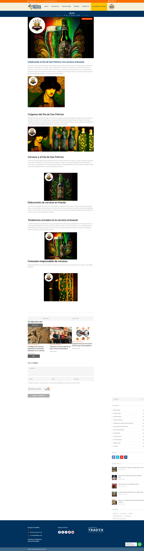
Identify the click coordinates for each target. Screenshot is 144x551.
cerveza (131, 513)
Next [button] (33, 356)
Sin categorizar (117, 439)
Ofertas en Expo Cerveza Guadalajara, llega (130, 467)
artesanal (115, 513)
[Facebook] (109, 1)
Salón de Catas (117, 436)
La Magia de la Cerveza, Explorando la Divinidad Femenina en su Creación (36, 348)
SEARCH (142, 399)
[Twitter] (111, 1)
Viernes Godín (117, 443)
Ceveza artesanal (87, 18)
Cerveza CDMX (117, 413)
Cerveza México (117, 416)
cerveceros (123, 513)
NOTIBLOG (39, 1)
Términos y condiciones (35, 539)
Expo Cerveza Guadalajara (120, 426)
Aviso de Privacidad (33, 541)
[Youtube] (113, 1)
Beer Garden (116, 410)
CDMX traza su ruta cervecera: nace (128, 484)
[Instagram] (115, 1)
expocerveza (128, 516)
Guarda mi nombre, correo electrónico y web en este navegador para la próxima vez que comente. (54, 383)
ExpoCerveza (116, 433)
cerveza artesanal (117, 516)
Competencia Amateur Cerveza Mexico (123, 423)
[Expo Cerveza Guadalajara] (34, 6)
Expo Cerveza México (33, 344)
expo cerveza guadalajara (119, 518)
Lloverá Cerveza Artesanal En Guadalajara (130, 492)
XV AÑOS (115, 446)
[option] (39, 340)
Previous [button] (35, 325)
